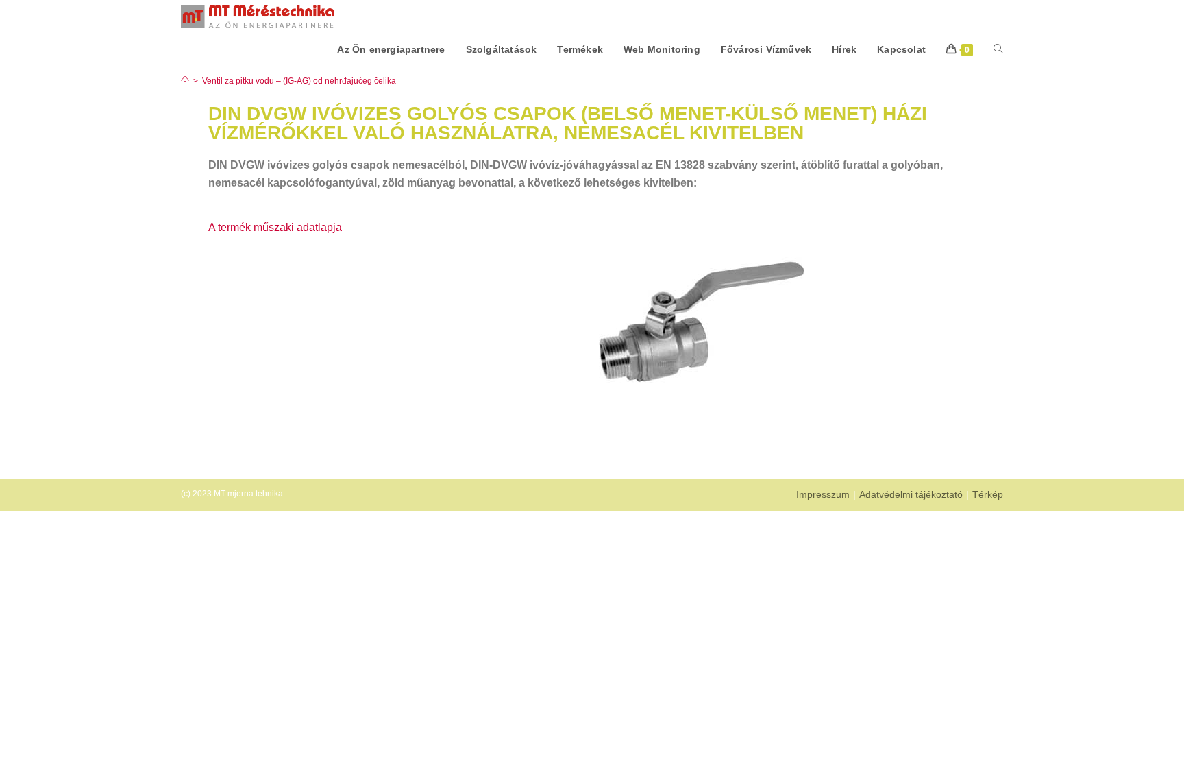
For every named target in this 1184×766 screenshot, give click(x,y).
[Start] (185, 81)
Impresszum (823, 494)
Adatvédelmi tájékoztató (911, 494)
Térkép (987, 494)
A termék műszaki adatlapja (275, 227)
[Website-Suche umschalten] (998, 49)
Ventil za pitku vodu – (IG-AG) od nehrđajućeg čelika (299, 81)
